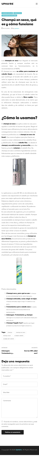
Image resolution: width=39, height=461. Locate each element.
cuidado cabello (18, 335)
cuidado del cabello (8, 338)
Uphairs (17, 28)
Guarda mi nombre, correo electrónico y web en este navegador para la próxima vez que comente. (19, 424)
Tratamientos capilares (9, 15)
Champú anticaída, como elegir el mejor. (21, 299)
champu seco (7, 335)
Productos (17, 13)
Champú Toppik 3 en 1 (14, 323)
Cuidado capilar (7, 13)
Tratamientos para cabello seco (18, 307)
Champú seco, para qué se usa (18, 293)
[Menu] (37, 4)
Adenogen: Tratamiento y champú (19, 315)
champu (10, 332)
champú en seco (20, 332)
